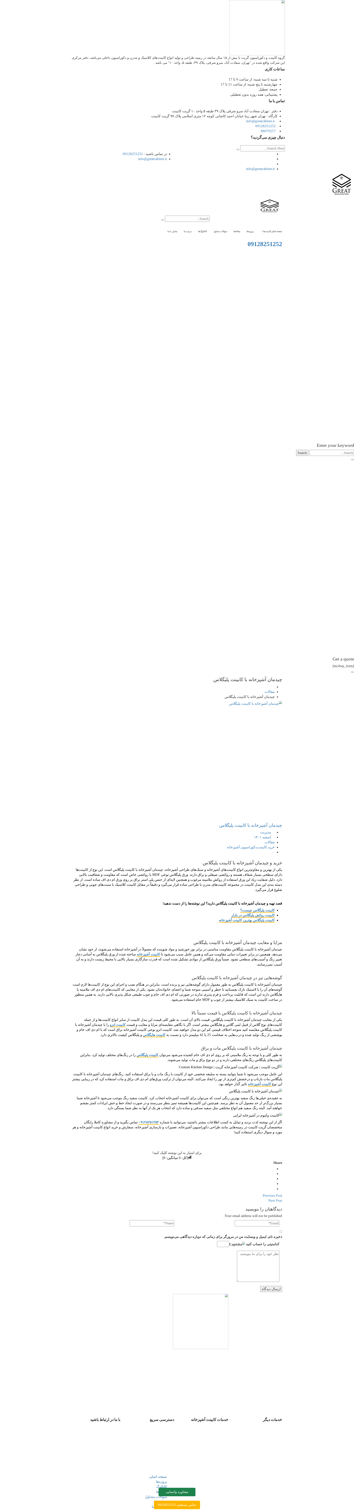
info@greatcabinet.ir (261, 121)
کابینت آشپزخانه (148, 954)
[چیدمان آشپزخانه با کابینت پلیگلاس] (177, 760)
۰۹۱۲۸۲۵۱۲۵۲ (149, 1122)
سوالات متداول (156, 1450)
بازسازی (269, 1430)
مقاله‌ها (161, 1445)
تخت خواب (267, 1435)
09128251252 (265, 126)
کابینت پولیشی (210, 1455)
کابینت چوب (212, 1460)
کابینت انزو (118, 1025)
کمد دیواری (267, 1440)
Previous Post (272, 1195)
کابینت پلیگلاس (147, 1055)
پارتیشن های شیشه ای (258, 1450)
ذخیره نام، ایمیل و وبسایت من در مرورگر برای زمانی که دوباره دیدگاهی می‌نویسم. (223, 1237)
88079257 (268, 131)
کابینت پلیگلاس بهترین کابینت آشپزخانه (247, 920)
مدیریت (265, 832)
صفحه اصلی (158, 1430)
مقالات (270, 692)
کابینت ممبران (210, 1450)
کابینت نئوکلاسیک (208, 1470)
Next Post (275, 1200)
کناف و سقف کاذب (261, 1460)
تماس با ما (159, 1460)
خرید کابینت (266, 847)
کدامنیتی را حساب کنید (262, 1244)
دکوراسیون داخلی (262, 1455)
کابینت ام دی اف (209, 1435)
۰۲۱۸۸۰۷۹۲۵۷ (101, 1470)
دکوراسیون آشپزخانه (242, 847)
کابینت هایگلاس (154, 1035)
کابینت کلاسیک (210, 1465)
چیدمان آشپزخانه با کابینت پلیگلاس (250, 825)
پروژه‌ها (161, 1435)
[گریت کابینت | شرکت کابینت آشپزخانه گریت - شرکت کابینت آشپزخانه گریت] (342, 185)
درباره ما (160, 1455)
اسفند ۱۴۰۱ (262, 837)
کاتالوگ (161, 1440)
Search (302, 453)
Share (277, 1163)
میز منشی (267, 1445)
